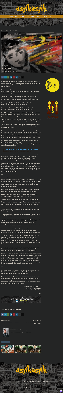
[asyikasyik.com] (31, 8)
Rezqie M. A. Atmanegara (9, 71)
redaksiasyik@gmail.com (34, 384)
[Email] (22, 77)
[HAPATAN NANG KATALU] (34, 349)
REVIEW (45, 16)
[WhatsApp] (8, 77)
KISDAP (10, 30)
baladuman (7, 309)
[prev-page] (2, 356)
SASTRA (22, 16)
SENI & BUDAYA (30, 16)
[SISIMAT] (7, 349)
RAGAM (51, 16)
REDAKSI (22, 378)
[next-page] (4, 356)
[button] (60, 16)
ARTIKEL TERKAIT (5, 342)
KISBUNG (16, 352)
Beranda (2, 30)
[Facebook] (55, 1)
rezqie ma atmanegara (17, 309)
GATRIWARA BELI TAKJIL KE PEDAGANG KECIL (10, 322)
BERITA (10, 16)
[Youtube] (61, 1)
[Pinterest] (14, 77)
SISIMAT (2, 354)
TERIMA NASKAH (29, 378)
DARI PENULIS (13, 342)
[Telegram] (11, 77)
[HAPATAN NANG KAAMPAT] (21, 349)
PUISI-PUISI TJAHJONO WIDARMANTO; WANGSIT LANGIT (33, 323)
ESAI (16, 16)
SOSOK (38, 16)
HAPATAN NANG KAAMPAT (19, 354)
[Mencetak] (19, 77)
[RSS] (57, 1)
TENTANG (17, 378)
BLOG (46, 378)
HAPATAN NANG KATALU (32, 354)
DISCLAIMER (41, 378)
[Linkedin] (17, 77)
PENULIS (36, 378)
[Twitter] (59, 1)
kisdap (11, 309)
